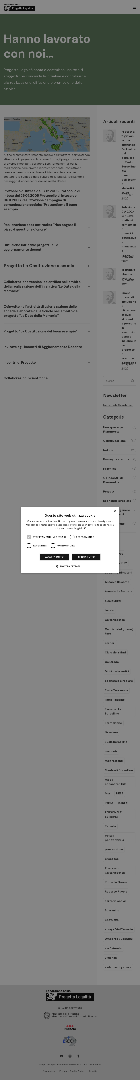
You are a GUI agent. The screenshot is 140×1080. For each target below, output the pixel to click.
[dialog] (70, 540)
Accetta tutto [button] (54, 556)
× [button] (115, 511)
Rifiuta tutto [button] (86, 556)
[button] (70, 566)
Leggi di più (80, 528)
